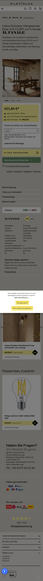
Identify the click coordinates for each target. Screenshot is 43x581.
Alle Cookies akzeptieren (22, 308)
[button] (4, 571)
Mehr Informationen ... (21, 297)
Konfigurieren (22, 303)
